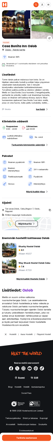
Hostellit (18, 387)
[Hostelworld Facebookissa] (11, 368)
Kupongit (44, 418)
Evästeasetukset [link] (26, 430)
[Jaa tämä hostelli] (49, 38)
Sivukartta (42, 424)
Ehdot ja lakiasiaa (30, 418)
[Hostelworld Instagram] (23, 368)
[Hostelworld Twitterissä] (17, 368)
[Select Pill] (36, 4)
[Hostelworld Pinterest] (36, 368)
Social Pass (26, 393)
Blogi (10, 387)
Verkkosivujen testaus (26, 424)
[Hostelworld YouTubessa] (30, 368)
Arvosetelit (10, 424)
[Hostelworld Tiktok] (42, 368)
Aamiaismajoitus (38, 387)
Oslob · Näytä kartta (15, 49)
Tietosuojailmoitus (13, 418)
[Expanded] (6, 334)
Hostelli (6, 42)
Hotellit (26, 387)
